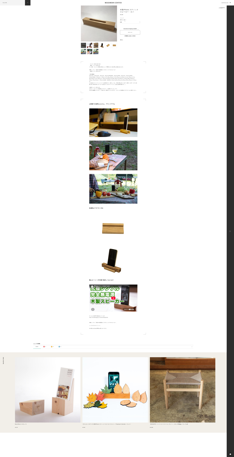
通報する (121, 39)
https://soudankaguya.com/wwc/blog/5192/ (98, 317)
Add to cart (130, 32)
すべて (37, 346)
